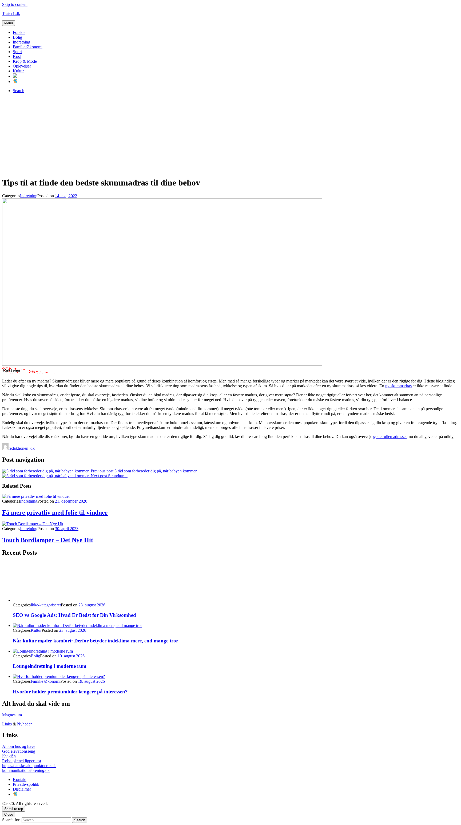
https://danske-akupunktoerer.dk (29, 765)
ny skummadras (398, 386)
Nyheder (24, 724)
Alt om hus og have (18, 746)
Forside (19, 32)
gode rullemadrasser (390, 436)
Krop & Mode (25, 61)
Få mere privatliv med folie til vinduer (55, 512)
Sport (17, 51)
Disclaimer (22, 789)
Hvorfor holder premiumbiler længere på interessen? (70, 691)
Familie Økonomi (27, 47)
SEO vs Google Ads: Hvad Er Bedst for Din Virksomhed (74, 615)
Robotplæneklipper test (21, 761)
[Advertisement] (230, 134)
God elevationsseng (18, 751)
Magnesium (12, 715)
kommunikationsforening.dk (26, 770)
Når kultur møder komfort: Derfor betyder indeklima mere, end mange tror (95, 641)
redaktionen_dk (22, 448)
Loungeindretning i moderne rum (49, 666)
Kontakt (19, 779)
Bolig (17, 37)
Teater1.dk (11, 13)
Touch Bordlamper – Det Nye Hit (47, 539)
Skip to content (14, 4)
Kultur (18, 71)
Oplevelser (22, 66)
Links (7, 724)
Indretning (21, 42)
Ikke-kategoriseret (46, 605)
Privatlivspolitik (26, 784)
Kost (17, 56)
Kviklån (9, 756)
